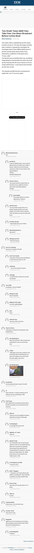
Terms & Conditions (19, 549)
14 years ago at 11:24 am (15, 233)
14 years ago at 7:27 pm (15, 306)
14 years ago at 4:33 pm (11, 526)
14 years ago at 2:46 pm (11, 156)
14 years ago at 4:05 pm (11, 408)
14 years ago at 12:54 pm (15, 216)
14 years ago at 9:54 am (15, 225)
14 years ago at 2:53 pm (11, 333)
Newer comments (28, 541)
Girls (29, 9)
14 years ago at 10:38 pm (15, 377)
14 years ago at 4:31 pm (15, 488)
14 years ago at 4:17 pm (11, 505)
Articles (23, 9)
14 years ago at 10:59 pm (15, 497)
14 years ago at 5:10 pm (15, 418)
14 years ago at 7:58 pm (15, 535)
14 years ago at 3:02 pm (15, 261)
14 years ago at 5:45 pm (15, 297)
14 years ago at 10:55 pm (18, 200)
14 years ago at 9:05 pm (15, 436)
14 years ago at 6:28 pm (15, 190)
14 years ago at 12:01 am (15, 280)
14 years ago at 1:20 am (15, 457)
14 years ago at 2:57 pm (11, 385)
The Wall (17, 9)
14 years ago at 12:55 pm (15, 323)
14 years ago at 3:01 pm (11, 396)
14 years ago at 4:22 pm (11, 514)
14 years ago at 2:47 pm (11, 251)
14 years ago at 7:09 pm (15, 345)
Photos (11, 9)
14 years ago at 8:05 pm (15, 242)
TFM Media (11, 547)
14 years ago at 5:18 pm (15, 427)
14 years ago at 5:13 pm (15, 270)
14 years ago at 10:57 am (15, 478)
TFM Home (5, 9)
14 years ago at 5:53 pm (15, 360)
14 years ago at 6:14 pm (15, 176)
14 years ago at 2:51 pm (11, 289)
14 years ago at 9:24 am (15, 314)
